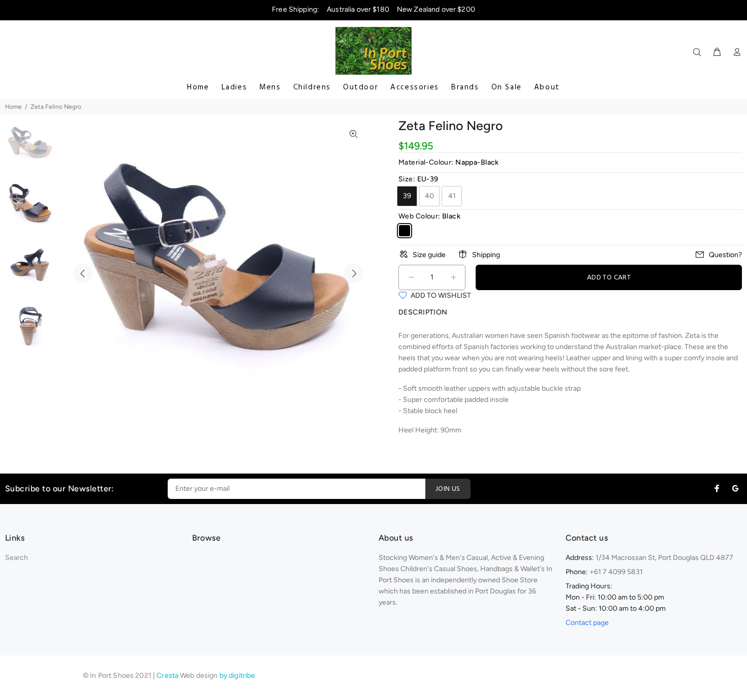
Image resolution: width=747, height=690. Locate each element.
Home (198, 87)
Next (353, 273)
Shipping (486, 254)
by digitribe (238, 675)
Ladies (234, 87)
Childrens (312, 87)
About (547, 87)
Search (16, 557)
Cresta (168, 675)
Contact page (587, 622)
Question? (725, 254)
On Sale (506, 87)
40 (429, 196)
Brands (465, 87)
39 (407, 196)
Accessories (414, 87)
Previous (82, 273)
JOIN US (447, 489)
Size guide (429, 254)
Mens (270, 87)
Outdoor (360, 87)
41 (452, 196)
